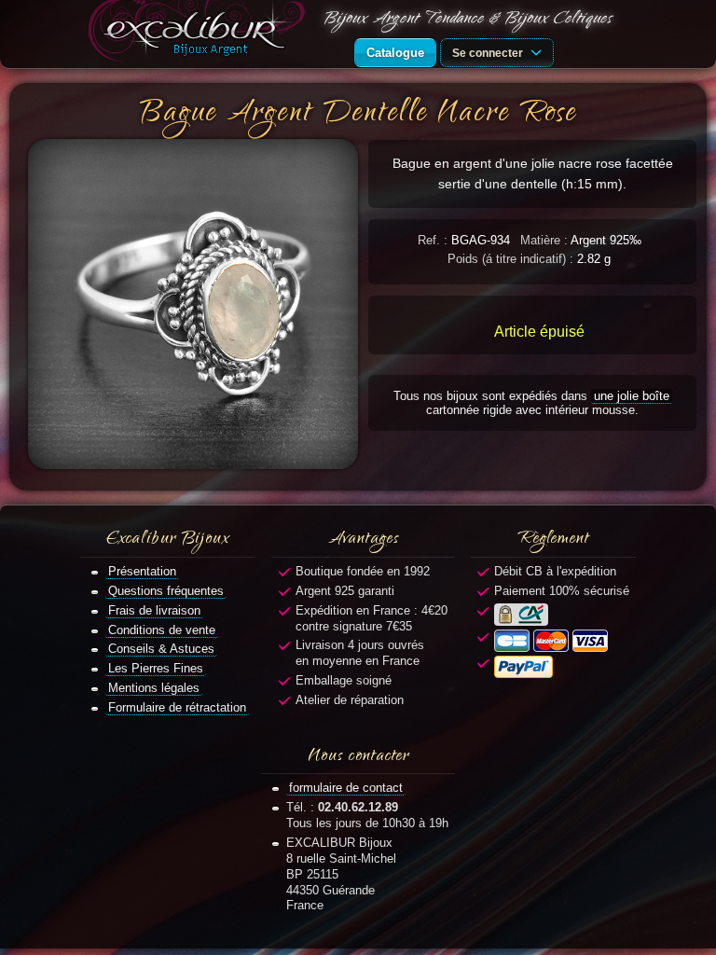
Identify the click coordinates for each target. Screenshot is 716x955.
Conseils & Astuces (161, 649)
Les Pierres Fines (155, 668)
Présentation (142, 571)
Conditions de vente (161, 630)
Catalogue (395, 53)
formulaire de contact (346, 788)
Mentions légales (154, 688)
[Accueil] (200, 34)
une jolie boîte (631, 396)
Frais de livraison (154, 610)
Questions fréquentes (166, 591)
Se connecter (489, 53)
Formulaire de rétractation (177, 707)
